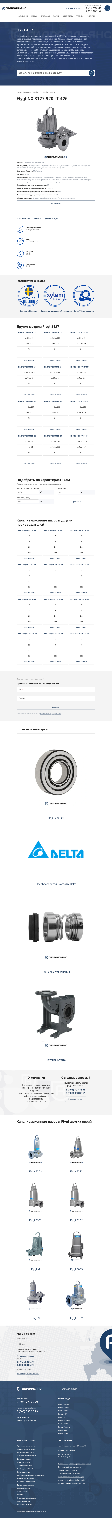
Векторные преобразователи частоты (30, 1475)
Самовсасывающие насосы (27, 1456)
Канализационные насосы (26, 1498)
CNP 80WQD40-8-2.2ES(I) (53, 530)
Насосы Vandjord (64, 1427)
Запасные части (22, 1491)
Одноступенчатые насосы (26, 1446)
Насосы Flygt (62, 1417)
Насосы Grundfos (64, 1420)
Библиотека (68, 16)
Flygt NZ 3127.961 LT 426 (79, 401)
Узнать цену (56, 203)
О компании (23, 16)
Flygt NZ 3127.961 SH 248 (53, 332)
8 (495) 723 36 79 (93, 8)
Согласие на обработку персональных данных (74, 1464)
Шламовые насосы (23, 1501)
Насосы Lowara (63, 1404)
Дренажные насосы (24, 1459)
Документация (51, 219)
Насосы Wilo (62, 1430)
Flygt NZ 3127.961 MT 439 (79, 367)
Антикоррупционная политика (69, 1474)
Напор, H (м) (62, 488)
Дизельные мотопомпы (25, 1485)
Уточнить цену (29, 360)
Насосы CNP (62, 1414)
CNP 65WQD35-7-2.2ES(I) (27, 565)
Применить (76, 502)
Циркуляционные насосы (26, 1452)
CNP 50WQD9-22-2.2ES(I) (27, 599)
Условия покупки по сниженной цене (71, 1477)
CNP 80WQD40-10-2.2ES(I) (79, 530)
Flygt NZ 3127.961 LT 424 (53, 436)
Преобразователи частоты (26, 1482)
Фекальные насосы (24, 1462)
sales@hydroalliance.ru (93, 5)
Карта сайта (42, 1511)
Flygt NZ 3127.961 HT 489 (79, 436)
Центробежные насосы (25, 1504)
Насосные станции (23, 1472)
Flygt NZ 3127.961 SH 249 (27, 332)
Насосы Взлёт (63, 1433)
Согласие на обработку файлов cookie (71, 1480)
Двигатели (20, 1495)
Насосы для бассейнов (25, 1469)
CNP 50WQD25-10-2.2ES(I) (53, 599)
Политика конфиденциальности (69, 1467)
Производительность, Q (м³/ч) (28, 488)
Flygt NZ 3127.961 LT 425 (27, 436)
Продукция (45, 16)
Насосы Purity (63, 1424)
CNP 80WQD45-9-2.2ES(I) (27, 530)
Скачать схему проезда (25, 1356)
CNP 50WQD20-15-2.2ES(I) (79, 599)
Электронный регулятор (25, 1478)
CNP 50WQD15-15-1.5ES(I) (79, 634)
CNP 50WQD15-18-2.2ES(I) (53, 634)
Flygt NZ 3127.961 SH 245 (53, 367)
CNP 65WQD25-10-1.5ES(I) (79, 565)
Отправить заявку (73, 8)
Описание (38, 219)
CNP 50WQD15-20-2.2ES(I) (27, 634)
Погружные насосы (24, 1488)
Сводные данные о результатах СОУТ (71, 1483)
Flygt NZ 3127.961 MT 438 (27, 401)
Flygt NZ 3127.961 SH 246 (27, 367)
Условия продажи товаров (67, 1470)
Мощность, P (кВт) (23, 498)
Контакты (91, 16)
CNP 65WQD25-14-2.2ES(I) (53, 565)
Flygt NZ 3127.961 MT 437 (53, 401)
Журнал (34, 16)
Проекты (79, 16)
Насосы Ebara (63, 1411)
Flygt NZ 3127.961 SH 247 (79, 332)
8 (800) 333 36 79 (93, 11)
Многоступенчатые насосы (26, 1449)
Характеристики (23, 219)
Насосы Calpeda (63, 1407)
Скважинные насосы (24, 1465)
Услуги (56, 16)
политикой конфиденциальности (50, 714)
